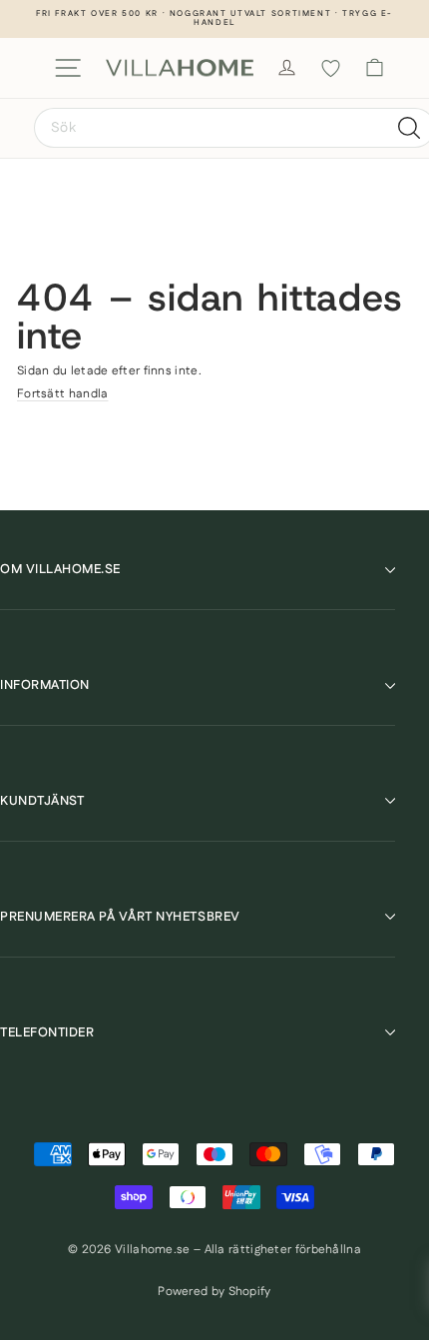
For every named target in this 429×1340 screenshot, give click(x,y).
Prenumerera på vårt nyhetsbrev (120, 917)
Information (45, 685)
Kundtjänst (42, 801)
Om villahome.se (60, 569)
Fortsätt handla (63, 393)
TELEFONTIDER (47, 1032)
